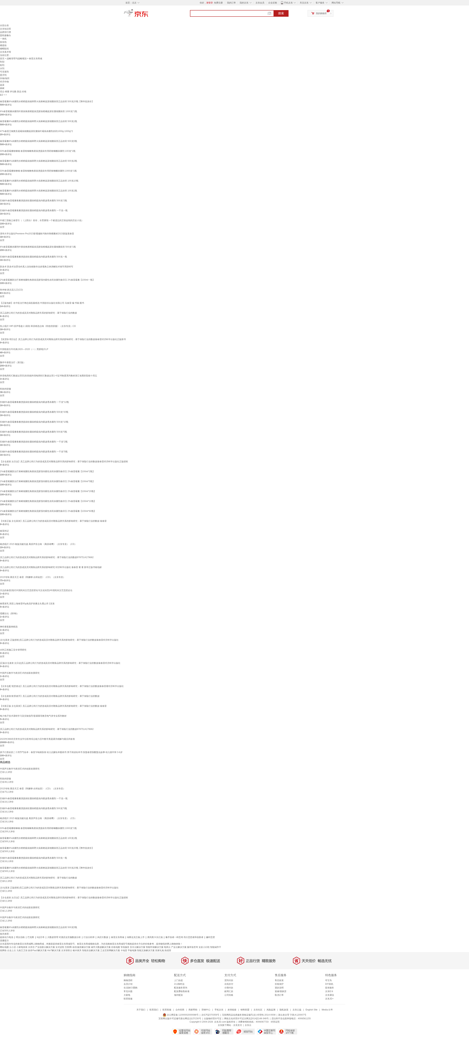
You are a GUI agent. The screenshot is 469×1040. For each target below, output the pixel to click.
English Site (311, 1009)
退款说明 (279, 987)
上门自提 (178, 980)
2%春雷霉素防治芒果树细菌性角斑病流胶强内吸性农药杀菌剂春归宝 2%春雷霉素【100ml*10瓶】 (48, 501)
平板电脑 (132, 950)
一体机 (3, 38)
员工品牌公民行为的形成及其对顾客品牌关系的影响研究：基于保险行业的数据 (38, 313)
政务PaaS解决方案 (37, 950)
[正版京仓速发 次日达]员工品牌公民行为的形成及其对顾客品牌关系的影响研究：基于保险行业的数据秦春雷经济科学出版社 (60, 663)
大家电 (127, 995)
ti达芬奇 (41, 937)
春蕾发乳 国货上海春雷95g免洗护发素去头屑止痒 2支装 (27, 603)
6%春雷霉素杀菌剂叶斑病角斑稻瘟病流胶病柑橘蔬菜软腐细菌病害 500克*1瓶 (38, 247)
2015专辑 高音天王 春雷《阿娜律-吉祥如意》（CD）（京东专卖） (32, 577)
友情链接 (232, 1009)
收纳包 (3, 42)
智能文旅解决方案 (146, 950)
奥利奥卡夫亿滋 (155, 937)
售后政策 (279, 980)
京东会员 (260, 2)
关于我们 (140, 1009)
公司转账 (228, 995)
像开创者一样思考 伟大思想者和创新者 (184, 937)
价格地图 (115, 947)
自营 (2, 227)
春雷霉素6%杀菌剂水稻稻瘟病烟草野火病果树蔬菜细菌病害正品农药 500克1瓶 (38, 121)
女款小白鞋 (204, 947)
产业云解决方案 (179, 947)
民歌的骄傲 (5, 389)
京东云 (248, 1025)
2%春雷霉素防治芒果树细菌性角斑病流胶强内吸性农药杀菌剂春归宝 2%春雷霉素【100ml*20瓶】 (48, 491)
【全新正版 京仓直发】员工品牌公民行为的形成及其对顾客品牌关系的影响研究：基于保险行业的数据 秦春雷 (53, 521)
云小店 (12, 947)
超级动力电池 (6, 937)
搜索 (281, 13)
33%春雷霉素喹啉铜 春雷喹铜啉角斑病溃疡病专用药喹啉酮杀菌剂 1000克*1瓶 (38, 171)
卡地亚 (124, 950)
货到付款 (228, 980)
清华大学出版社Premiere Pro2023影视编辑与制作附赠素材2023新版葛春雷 (37, 233)
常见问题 (128, 991)
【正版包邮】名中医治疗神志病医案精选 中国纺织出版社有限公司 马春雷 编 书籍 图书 (42, 303)
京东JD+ (329, 998)
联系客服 (128, 998)
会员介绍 (128, 984)
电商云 (167, 947)
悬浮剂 (3, 75)
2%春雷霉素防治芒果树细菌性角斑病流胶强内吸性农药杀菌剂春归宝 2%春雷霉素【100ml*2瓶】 (47, 471)
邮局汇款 (228, 991)
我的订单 (231, 2)
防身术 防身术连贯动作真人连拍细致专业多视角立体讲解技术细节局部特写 (36, 266)
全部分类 (4, 25)
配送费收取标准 (181, 991)
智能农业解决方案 (91, 950)
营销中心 (206, 1009)
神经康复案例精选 (9, 626)
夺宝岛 (328, 980)
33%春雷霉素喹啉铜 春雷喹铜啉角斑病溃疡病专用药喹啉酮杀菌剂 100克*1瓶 (37, 151)
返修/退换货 (280, 991)
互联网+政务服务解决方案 (77, 947)
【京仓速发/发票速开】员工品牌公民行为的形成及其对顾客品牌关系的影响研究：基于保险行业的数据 (49, 696)
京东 (148, 14)
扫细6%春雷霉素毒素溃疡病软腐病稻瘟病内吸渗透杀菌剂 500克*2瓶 (33, 200)
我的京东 (244, 2)
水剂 (2, 68)
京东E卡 (329, 991)
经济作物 (4, 81)
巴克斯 (30, 937)
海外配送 (178, 995)
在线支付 (228, 984)
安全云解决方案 (137, 947)
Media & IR (327, 1009)
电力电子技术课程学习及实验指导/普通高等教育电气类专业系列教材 (33, 716)
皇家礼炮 (159, 950)
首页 (2, 58)
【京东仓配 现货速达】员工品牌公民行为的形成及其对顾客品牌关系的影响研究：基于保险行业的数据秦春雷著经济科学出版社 (62, 686)
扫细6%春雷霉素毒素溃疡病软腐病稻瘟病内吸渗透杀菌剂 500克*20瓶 (34, 412)
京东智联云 (66, 950)
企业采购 (272, 2)
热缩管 (168, 950)
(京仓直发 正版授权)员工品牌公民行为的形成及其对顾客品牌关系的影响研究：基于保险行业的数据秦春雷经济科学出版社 (59, 640)
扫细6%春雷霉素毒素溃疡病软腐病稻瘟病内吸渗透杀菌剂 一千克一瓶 (34, 210)
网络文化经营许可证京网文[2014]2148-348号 (246, 1018)
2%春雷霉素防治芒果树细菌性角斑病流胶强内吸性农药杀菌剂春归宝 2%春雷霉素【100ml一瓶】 (47, 280)
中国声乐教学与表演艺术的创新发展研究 (20, 673)
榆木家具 (77, 950)
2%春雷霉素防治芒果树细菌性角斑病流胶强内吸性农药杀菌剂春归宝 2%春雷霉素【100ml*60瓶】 (48, 511)
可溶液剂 (4, 71)
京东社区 (258, 1009)
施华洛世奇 (192, 947)
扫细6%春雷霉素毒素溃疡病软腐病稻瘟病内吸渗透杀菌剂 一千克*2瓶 (34, 441)
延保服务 (329, 987)
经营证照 (275, 1022)
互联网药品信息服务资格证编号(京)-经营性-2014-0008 (249, 1015)
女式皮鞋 (60, 947)
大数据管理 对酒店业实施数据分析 (64, 937)
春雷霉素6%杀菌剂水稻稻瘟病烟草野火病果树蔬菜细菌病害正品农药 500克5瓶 (38, 141)
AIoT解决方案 (54, 950)
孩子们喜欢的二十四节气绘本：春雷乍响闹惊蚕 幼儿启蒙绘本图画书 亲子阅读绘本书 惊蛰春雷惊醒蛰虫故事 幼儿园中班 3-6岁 (61, 752)
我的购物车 (321, 13)
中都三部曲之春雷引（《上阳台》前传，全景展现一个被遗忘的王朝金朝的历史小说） (42, 220)
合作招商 (180, 1009)
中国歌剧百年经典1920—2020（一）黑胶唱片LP (24, 349)
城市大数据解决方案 (101, 947)
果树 (2, 88)
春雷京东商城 (117, 937)
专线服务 (125, 947)
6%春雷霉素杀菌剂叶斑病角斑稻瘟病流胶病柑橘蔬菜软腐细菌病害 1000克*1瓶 (38, 111)
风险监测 (271, 1009)
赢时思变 (210, 937)
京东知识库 (5, 29)
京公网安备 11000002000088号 (182, 1015)
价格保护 (279, 984)
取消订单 (279, 995)
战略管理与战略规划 (17, 58)
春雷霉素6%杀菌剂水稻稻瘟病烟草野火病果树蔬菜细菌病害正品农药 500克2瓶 (38, 161)
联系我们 (153, 1009)
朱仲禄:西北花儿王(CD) (11, 289)
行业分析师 (89, 937)
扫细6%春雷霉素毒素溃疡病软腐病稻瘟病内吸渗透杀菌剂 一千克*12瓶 (34, 402)
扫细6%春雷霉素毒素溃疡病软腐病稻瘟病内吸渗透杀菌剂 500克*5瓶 (33, 432)
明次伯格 (20, 937)
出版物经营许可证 (212, 1018)
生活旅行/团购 (130, 987)
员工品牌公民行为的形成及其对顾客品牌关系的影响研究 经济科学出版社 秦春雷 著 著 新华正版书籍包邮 (51, 567)
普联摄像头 (5, 35)
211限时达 (179, 984)
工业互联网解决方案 (110, 950)
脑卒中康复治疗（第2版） (12, 362)
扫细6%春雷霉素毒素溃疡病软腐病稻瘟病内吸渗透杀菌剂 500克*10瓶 (34, 422)
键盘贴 (3, 45)
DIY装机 (329, 984)
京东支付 (237, 1025)
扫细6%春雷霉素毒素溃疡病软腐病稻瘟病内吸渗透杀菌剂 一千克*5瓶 (34, 451)
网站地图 (4, 947)
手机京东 (288, 2)
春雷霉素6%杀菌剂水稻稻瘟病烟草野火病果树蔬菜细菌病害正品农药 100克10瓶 (39, 180)
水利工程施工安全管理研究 (13, 650)
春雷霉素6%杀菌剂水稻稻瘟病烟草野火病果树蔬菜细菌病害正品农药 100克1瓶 (38, 190)
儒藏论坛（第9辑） (9, 613)
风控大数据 (102, 937)
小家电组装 (21, 947)
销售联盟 (245, 1009)
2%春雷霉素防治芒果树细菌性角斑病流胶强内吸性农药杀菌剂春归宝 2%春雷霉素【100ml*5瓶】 (47, 481)
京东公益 (297, 1009)
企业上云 (11, 950)
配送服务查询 (180, 987)
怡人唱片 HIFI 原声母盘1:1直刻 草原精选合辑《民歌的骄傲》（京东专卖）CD (38, 326)
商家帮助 (193, 1009)
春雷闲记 (4, 531)
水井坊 (31, 947)
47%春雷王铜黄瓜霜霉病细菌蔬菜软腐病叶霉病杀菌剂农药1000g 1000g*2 (36, 131)
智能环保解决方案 (154, 947)
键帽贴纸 (4, 48)
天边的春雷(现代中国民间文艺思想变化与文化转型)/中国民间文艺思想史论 (36, 590)
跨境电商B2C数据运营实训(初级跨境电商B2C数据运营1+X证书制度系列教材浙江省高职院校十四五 (48, 375)
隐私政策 (284, 1009)
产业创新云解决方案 (45, 947)
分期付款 (228, 987)
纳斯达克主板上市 (136, 937)
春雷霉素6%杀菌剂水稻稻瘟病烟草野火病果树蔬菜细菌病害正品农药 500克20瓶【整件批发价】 (47, 101)
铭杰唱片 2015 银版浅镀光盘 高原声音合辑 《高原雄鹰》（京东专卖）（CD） (38, 544)
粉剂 (2, 65)
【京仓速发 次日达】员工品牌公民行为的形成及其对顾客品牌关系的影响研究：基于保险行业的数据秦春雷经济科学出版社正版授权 (64, 461)
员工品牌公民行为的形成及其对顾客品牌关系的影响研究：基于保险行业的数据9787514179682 (47, 557)
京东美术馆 (5, 52)
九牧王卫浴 (21, 950)
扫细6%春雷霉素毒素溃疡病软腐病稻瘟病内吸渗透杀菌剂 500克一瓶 (33, 256)
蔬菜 (2, 85)
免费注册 (218, 2)
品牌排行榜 (5, 32)
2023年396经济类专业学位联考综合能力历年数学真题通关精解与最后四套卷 (37, 739)
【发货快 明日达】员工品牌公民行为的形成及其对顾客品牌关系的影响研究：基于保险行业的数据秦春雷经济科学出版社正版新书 (63, 339)
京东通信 (329, 995)
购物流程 (128, 980)
